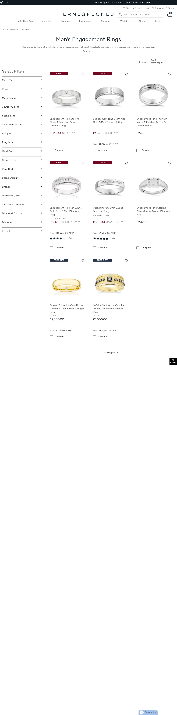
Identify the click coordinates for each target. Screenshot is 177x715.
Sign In (129, 8)
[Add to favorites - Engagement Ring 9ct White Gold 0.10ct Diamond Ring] (126, 74)
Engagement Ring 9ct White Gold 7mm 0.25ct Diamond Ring (66, 211)
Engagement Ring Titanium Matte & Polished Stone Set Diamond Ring (152, 122)
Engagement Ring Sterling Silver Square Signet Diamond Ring (153, 211)
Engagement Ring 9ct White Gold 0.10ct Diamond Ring (109, 121)
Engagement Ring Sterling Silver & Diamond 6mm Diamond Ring (64, 122)
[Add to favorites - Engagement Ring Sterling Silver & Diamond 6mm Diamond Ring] (83, 74)
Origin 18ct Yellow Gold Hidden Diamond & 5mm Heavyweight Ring (67, 308)
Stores (171, 8)
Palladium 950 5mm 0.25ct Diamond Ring (108, 210)
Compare (59, 150)
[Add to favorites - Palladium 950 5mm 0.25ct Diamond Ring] (126, 163)
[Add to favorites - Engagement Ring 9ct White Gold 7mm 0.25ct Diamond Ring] (83, 163)
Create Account (142, 8)
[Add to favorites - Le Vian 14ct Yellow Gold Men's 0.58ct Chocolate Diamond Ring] (126, 260)
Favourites (159, 8)
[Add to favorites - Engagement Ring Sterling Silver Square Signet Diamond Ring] (169, 163)
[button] (7, 2)
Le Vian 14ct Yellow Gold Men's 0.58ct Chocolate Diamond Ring (110, 308)
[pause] (1, 2)
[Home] (88, 14)
